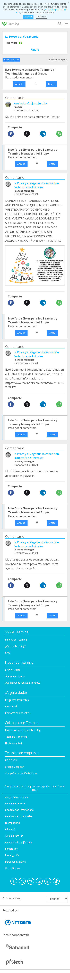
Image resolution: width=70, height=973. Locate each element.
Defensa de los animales (18, 816)
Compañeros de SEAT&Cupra (21, 773)
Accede (19, 84)
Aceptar (28, 16)
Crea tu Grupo (13, 669)
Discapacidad (12, 822)
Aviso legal (11, 706)
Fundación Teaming (16, 639)
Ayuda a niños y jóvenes (18, 842)
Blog (7, 652)
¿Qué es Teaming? (15, 646)
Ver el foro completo (57, 59)
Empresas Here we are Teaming (22, 730)
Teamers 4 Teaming (16, 736)
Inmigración (11, 848)
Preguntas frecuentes (17, 700)
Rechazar (41, 16)
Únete (35, 49)
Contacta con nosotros (18, 713)
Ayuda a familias (14, 835)
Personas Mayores (15, 861)
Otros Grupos (12, 868)
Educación (10, 829)
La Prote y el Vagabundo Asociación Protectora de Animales (36, 185)
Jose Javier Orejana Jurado (30, 103)
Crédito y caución (14, 766)
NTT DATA (11, 760)
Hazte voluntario (14, 743)
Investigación (12, 855)
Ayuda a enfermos (15, 803)
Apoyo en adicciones (16, 797)
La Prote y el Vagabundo (21, 36)
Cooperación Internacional (19, 809)
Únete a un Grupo (15, 676)
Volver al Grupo (11, 59)
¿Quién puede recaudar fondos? (22, 682)
